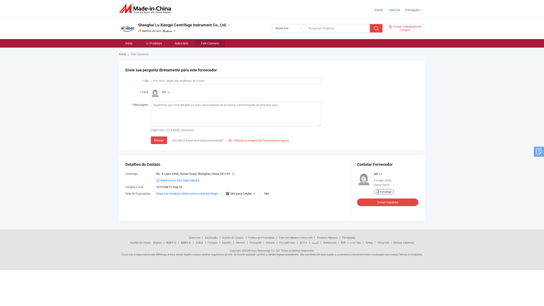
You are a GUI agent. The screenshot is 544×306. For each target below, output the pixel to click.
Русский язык (287, 242)
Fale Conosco (210, 43)
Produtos (156, 43)
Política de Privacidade (261, 237)
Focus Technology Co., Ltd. (265, 250)
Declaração (211, 237)
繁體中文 (186, 242)
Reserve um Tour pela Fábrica (180, 180)
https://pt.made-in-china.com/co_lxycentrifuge (187, 193)
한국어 (303, 242)
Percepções (348, 237)
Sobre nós (194, 237)
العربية (315, 242)
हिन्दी (343, 242)
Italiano (270, 242)
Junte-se (394, 10)
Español (226, 242)
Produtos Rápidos (327, 237)
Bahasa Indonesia (404, 242)
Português (256, 242)
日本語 (199, 242)
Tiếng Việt (383, 242)
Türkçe (369, 242)
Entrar (379, 10)
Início (128, 43)
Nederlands (329, 242)
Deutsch (240, 242)
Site (266, 193)
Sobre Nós (181, 43)
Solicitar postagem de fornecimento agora (258, 140)
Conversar (386, 191)
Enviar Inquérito (387, 202)
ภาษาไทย (355, 242)
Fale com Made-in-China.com (296, 237)
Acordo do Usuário (233, 237)
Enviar (159, 140)
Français (213, 242)
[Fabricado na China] (146, 8)
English (157, 242)
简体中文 (171, 242)
